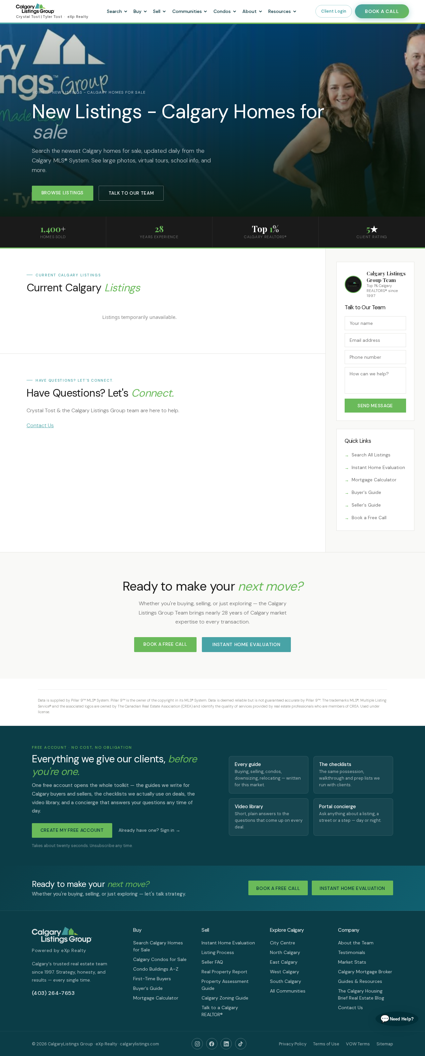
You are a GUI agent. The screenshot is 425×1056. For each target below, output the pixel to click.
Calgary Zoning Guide (225, 998)
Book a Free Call (369, 518)
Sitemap (385, 1044)
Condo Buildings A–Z (155, 969)
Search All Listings (371, 455)
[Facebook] (211, 1043)
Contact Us (40, 425)
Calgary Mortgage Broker (365, 972)
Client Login (334, 11)
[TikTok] (240, 1043)
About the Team (356, 943)
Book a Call (382, 11)
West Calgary (284, 972)
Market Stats (352, 962)
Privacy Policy (292, 1044)
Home (38, 92)
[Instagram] (197, 1043)
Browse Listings (63, 193)
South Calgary (285, 981)
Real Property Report (224, 972)
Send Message (375, 406)
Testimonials (351, 952)
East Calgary (284, 962)
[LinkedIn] (226, 1043)
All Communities (287, 991)
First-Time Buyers (152, 979)
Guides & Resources (360, 981)
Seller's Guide (366, 505)
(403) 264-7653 (53, 993)
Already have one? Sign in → (149, 830)
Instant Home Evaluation (378, 467)
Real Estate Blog (366, 998)
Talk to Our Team (131, 193)
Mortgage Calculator (374, 480)
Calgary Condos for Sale (160, 959)
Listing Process (218, 952)
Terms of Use (326, 1044)
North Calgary (285, 952)
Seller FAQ (212, 962)
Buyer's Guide (366, 492)
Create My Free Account (72, 830)
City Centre (282, 943)
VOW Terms (358, 1044)
